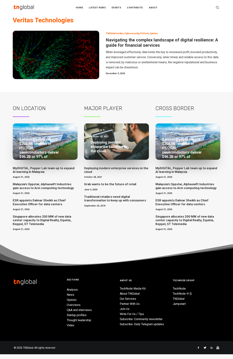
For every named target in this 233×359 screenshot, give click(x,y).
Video (70, 325)
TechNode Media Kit (133, 288)
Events (116, 7)
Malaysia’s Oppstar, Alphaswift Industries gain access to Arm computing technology (43, 186)
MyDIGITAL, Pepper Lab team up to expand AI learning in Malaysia (43, 170)
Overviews (73, 305)
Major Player (103, 108)
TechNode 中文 (182, 293)
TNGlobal (178, 298)
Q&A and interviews (79, 310)
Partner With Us (130, 304)
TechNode (179, 288)
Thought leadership (79, 320)
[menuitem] (79, 7)
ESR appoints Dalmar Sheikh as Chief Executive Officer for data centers (39, 202)
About (153, 7)
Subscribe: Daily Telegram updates (142, 324)
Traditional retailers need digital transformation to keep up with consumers (115, 198)
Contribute (135, 7)
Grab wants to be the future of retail (110, 184)
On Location (29, 108)
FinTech (144, 33)
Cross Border (174, 108)
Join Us (124, 309)
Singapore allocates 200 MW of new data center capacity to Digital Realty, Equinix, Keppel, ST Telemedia (42, 220)
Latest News (97, 7)
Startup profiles (76, 315)
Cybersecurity (131, 33)
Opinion (154, 33)
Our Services (128, 298)
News (70, 294)
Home (79, 7)
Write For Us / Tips (132, 314)
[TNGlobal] (24, 7)
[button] (217, 7)
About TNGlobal (130, 293)
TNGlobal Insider (114, 33)
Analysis (72, 289)
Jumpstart (179, 304)
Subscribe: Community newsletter (141, 319)
